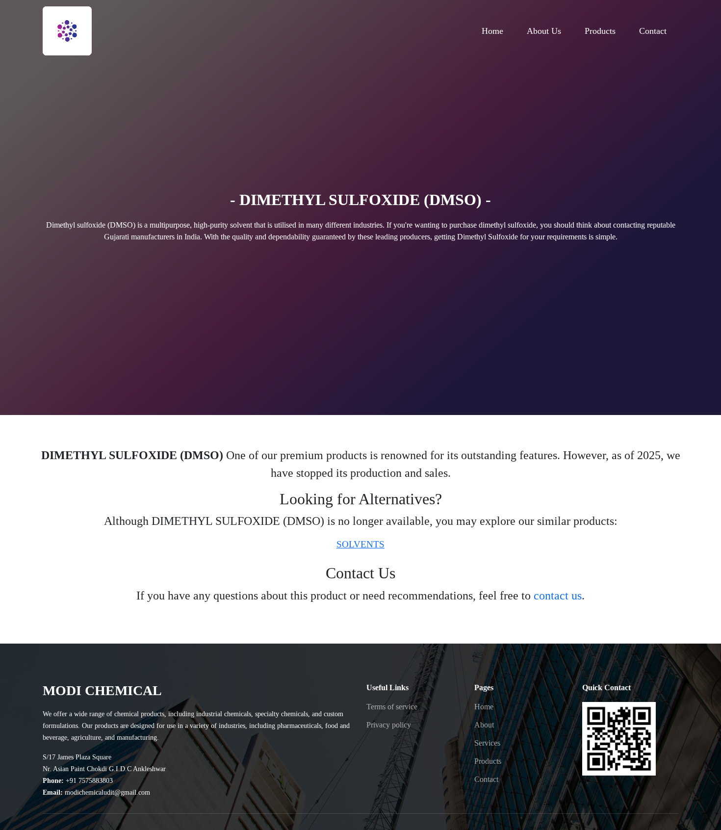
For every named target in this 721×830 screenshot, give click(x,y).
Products (487, 761)
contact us (558, 595)
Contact (486, 779)
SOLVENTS (360, 544)
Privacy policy (388, 725)
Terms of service (391, 707)
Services (487, 743)
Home (483, 707)
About (484, 725)
